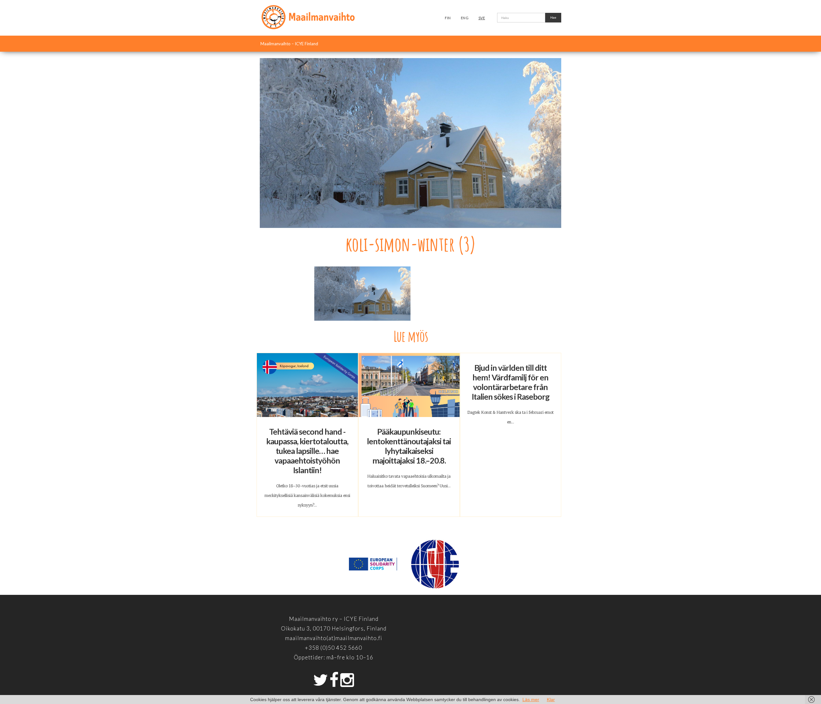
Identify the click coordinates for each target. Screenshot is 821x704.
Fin (448, 18)
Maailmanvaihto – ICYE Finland (289, 43)
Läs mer (530, 699)
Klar (551, 699)
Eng (465, 18)
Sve (481, 18)
